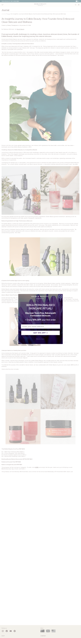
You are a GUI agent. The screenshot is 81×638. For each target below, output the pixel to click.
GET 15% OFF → (40, 333)
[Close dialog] (60, 296)
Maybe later (40, 339)
